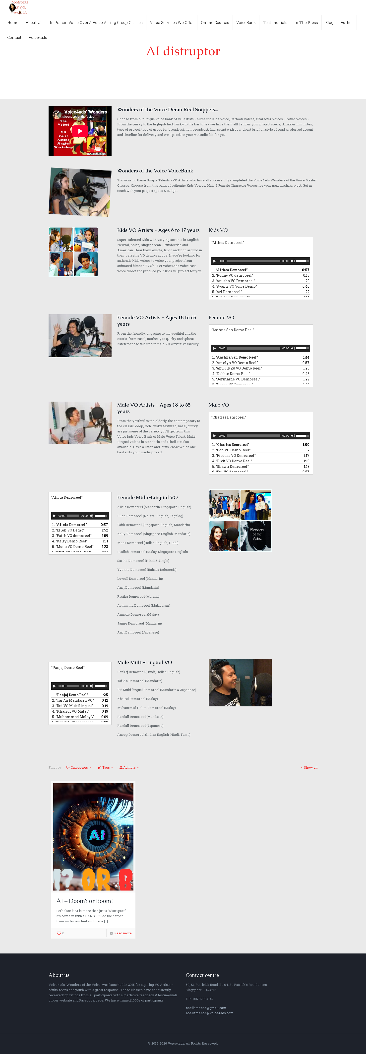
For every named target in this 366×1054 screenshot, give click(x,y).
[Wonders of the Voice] (19, 7)
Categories (79, 767)
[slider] (303, 260)
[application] (260, 261)
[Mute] (293, 261)
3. (233, 280)
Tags (106, 767)
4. (234, 286)
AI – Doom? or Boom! (84, 901)
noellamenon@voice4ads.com (210, 1013)
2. (232, 275)
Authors (129, 767)
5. (227, 291)
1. (230, 269)
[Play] (215, 261)
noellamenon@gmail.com (206, 1007)
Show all (310, 767)
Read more (123, 933)
